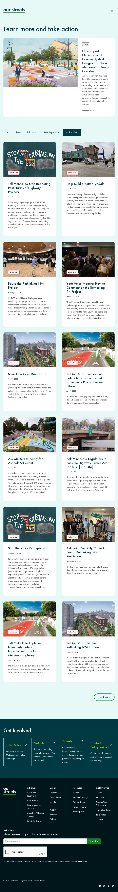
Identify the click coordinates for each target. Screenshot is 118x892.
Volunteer (100, 797)
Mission (53, 814)
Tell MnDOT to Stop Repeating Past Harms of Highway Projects (29, 188)
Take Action (101, 814)
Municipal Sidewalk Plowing (35, 815)
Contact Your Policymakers (101, 804)
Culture (53, 819)
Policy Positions (79, 806)
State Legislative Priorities (34, 807)
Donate (99, 792)
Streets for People (34, 821)
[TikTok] (108, 886)
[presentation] (29, 159)
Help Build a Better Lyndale (85, 184)
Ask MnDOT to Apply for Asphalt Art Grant (25, 461)
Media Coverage (80, 797)
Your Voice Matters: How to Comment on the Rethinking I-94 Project (87, 287)
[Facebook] (100, 886)
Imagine (53, 802)
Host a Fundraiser (104, 810)
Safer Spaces (79, 811)
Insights (76, 792)
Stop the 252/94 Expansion (28, 548)
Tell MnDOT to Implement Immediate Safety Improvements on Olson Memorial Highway (25, 649)
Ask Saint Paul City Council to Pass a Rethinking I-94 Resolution (86, 552)
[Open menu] (112, 10)
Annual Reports (79, 802)
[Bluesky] (113, 886)
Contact (99, 819)
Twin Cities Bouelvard (31, 794)
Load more (104, 697)
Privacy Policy (39, 881)
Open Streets (56, 797)
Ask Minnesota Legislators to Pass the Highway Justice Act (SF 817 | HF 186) (86, 463)
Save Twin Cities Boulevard (27, 374)
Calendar (54, 792)
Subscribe (93, 841)
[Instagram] (104, 886)
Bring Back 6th (33, 800)
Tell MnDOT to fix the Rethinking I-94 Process (82, 645)
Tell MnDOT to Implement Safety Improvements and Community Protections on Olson (84, 380)
